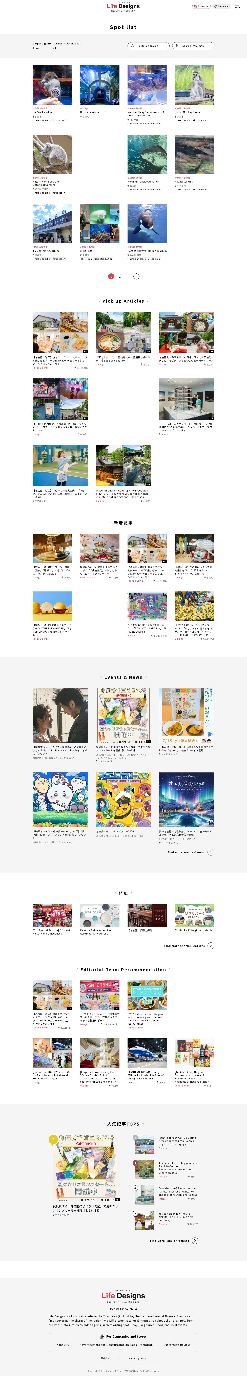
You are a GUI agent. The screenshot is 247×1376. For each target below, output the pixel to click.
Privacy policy (139, 1358)
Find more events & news (186, 852)
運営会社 (105, 1358)
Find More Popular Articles (169, 1241)
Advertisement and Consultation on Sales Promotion (116, 1344)
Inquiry (64, 1344)
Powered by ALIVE (121, 1308)
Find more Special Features (184, 946)
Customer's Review (176, 1344)
